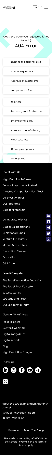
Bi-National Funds (14, 233)
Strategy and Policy (14, 298)
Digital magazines (14, 334)
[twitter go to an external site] (5, 382)
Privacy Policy (25, 441)
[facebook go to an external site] (22, 370)
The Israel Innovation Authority (22, 280)
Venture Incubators (15, 239)
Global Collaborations (16, 226)
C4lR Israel (9, 263)
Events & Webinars (14, 328)
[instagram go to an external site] (13, 370)
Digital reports (11, 340)
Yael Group (37, 430)
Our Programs (11, 203)
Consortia (9, 257)
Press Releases (11, 321)
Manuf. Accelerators (15, 245)
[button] (40, 7)
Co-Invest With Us (13, 197)
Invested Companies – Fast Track (23, 191)
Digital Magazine (13, 418)
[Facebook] (48, 222)
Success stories (12, 292)
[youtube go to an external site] (30, 370)
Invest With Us (11, 172)
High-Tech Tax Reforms (17, 179)
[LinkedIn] (48, 216)
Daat (27, 430)
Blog (5, 346)
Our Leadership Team (16, 304)
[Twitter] (48, 233)
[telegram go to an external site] (38, 370)
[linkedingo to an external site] (5, 370)
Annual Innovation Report (19, 412)
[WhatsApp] (48, 239)
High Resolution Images (17, 352)
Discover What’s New (15, 314)
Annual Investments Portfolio (20, 185)
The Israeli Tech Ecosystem (19, 286)
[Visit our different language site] (35, 7)
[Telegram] (48, 227)
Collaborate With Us (15, 219)
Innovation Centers (14, 251)
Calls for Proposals (14, 209)
